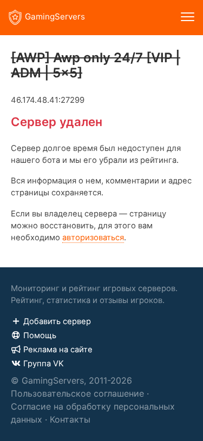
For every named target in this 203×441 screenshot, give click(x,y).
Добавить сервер (57, 321)
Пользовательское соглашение (77, 393)
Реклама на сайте (58, 349)
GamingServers (55, 16)
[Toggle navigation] (187, 17)
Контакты (70, 419)
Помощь (39, 335)
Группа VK (43, 363)
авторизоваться (93, 237)
